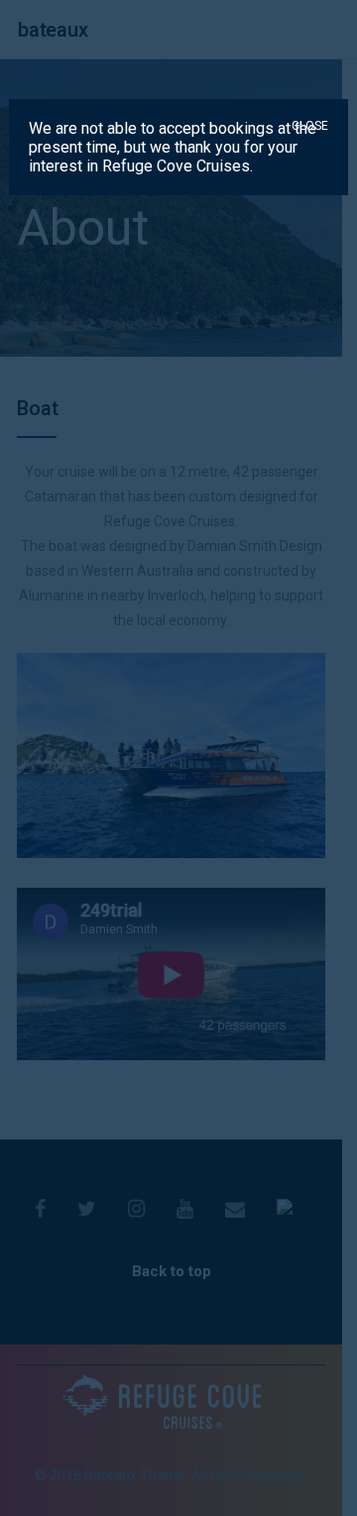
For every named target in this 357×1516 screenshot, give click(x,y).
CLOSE (310, 126)
